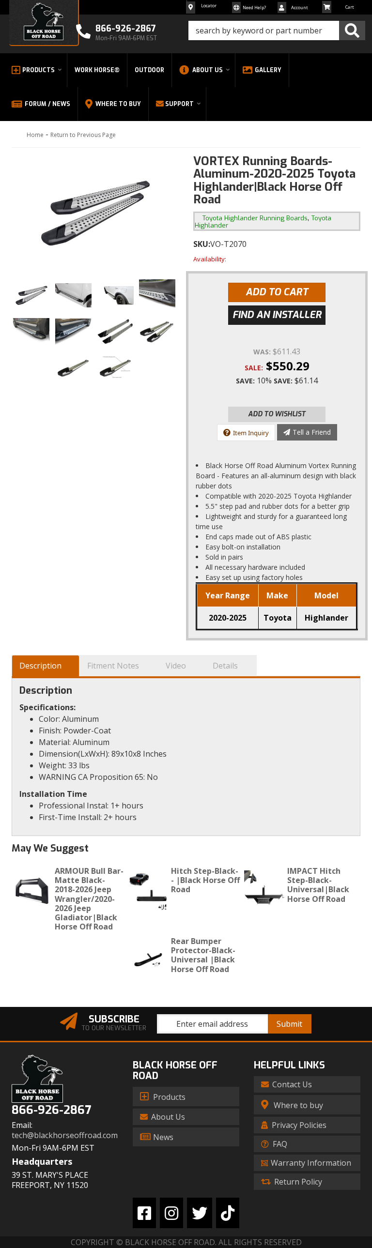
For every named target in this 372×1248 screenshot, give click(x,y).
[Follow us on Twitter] (199, 1213)
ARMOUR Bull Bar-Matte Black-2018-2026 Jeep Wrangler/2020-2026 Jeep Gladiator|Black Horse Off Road (89, 899)
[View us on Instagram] (171, 1213)
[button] (276, 30)
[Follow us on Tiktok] (227, 1213)
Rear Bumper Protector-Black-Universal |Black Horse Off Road (203, 955)
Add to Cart (277, 292)
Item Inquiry (251, 432)
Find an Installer (277, 314)
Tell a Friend (312, 432)
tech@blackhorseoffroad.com (65, 1135)
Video (176, 665)
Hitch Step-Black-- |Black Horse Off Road (205, 880)
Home (35, 135)
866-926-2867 (51, 1110)
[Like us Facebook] (144, 1213)
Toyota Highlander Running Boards (255, 218)
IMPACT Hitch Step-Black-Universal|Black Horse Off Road (318, 885)
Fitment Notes (113, 665)
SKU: (201, 244)
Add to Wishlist (277, 414)
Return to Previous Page (83, 135)
